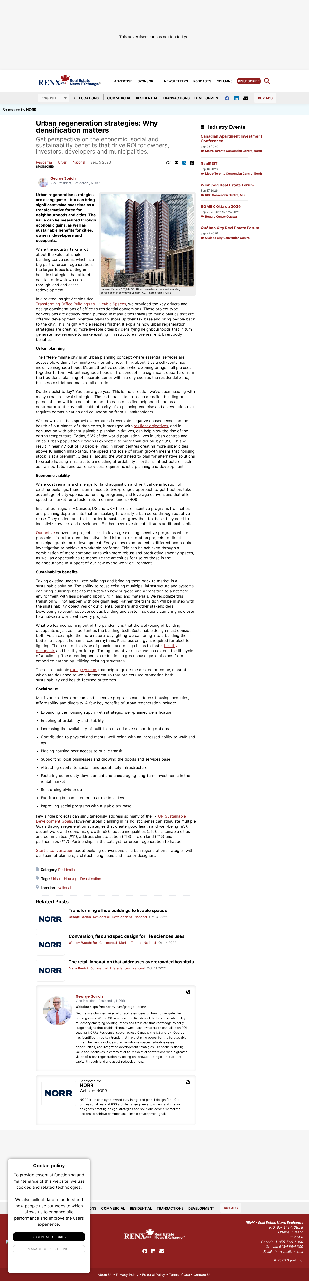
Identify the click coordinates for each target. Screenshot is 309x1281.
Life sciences (120, 968)
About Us (105, 1275)
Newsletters (176, 81)
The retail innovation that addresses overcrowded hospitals (131, 961)
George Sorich (63, 178)
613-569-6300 (291, 1247)
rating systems (83, 669)
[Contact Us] (248, 98)
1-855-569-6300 (289, 1242)
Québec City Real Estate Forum (230, 228)
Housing (70, 878)
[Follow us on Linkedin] (238, 98)
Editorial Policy (153, 1275)
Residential (147, 98)
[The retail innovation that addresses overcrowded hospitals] (50, 971)
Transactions (176, 98)
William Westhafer (83, 943)
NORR (31, 109)
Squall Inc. (295, 1260)
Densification (90, 878)
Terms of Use (179, 1275)
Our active (45, 532)
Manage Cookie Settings (49, 1249)
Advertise (123, 81)
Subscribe (250, 81)
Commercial (119, 98)
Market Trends (130, 943)
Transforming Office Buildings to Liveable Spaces (81, 303)
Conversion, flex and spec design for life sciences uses (126, 936)
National (79, 162)
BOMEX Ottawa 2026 (221, 206)
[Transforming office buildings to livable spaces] (50, 919)
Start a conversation (54, 850)
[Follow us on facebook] (229, 98)
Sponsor (145, 81)
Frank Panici (78, 968)
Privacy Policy (127, 1275)
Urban (62, 162)
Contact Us (202, 1275)
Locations (88, 98)
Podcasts (202, 81)
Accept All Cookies (49, 1237)
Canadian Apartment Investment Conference (231, 138)
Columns (225, 81)
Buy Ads (265, 98)
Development (207, 98)
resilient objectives (151, 425)
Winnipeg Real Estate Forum (227, 185)
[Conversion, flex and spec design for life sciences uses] (50, 945)
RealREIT (209, 163)
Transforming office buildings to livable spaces (118, 910)
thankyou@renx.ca (288, 1251)
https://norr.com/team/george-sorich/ (118, 1007)
